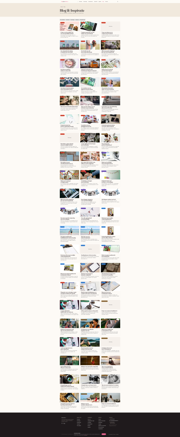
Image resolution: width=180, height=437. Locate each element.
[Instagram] (63, 423)
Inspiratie (89, 427)
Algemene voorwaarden (102, 425)
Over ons (89, 419)
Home (62, 6)
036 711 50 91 (112, 419)
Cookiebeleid (100, 428)
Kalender (77, 19)
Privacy (114, 434)
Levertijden (89, 422)
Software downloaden (101, 420)
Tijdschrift (95, 1)
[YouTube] (64, 423)
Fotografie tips (82, 19)
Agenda (100, 1)
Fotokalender (90, 1)
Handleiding (100, 422)
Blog (103, 1)
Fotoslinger (85, 1)
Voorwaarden (111, 434)
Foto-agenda (79, 425)
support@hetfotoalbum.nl (114, 420)
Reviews (89, 425)
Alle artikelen (62, 19)
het (65, 1)
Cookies (117, 434)
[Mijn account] (117, 1)
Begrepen (103, 434)
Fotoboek (80, 1)
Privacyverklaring (101, 427)
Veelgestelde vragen (91, 420)
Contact (106, 1)
